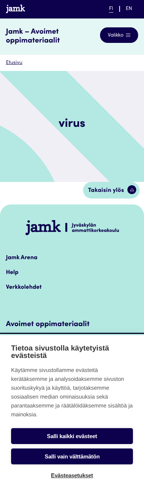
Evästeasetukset (72, 475)
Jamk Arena (21, 258)
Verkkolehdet (24, 288)
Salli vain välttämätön (72, 456)
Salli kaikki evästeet (72, 436)
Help (12, 273)
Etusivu (14, 62)
